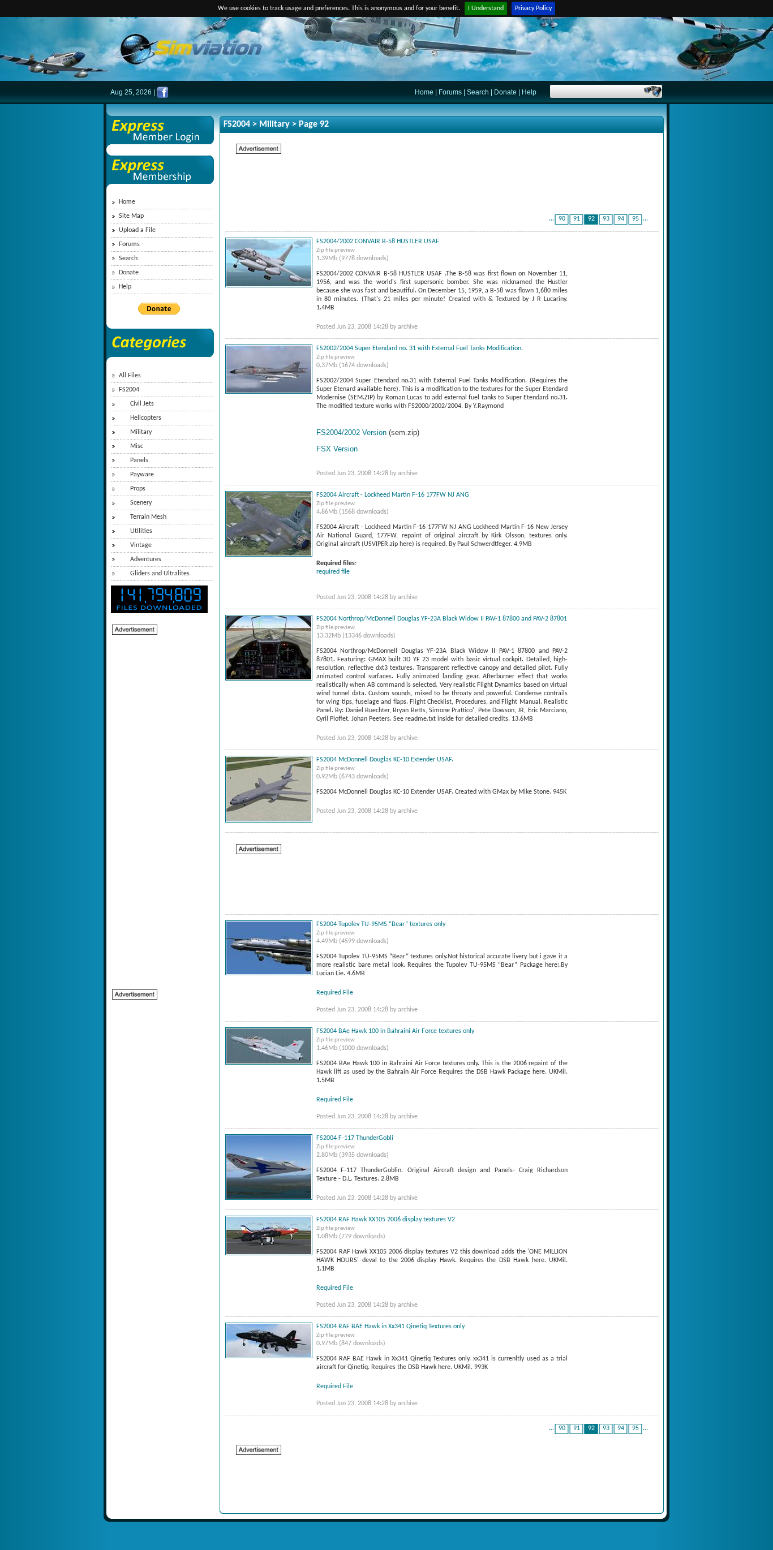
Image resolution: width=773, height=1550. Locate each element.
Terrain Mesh (148, 517)
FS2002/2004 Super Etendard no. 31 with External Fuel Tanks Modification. (419, 348)
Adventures (145, 559)
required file (333, 572)
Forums (450, 92)
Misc (136, 446)
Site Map (131, 216)
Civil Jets (142, 404)
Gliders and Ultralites (160, 573)
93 (606, 219)
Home (424, 92)
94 (620, 219)
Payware (142, 474)
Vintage (141, 545)
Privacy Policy (533, 8)
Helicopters (145, 418)
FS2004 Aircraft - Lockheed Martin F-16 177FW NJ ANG (392, 495)
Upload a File (137, 230)
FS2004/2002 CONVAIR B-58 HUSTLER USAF (377, 241)
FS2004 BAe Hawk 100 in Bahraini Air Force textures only (395, 1031)
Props (137, 488)
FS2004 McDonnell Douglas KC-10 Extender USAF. (384, 759)
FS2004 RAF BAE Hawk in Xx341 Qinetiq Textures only (390, 1326)
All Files (130, 375)
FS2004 (129, 389)
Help (529, 92)
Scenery (141, 503)
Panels (139, 460)
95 (635, 219)
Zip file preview (335, 250)
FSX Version (337, 449)
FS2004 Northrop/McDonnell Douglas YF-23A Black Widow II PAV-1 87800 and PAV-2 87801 (441, 618)
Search (478, 92)
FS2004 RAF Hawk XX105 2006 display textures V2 (385, 1219)
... (551, 219)
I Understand (486, 8)
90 (562, 219)
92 (591, 219)
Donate (505, 92)
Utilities (141, 531)
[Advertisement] (157, 805)
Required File (334, 992)
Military (141, 432)
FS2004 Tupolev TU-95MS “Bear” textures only (380, 924)
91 (576, 219)
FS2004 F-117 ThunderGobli (354, 1138)
